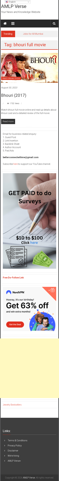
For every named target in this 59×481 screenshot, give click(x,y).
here (15, 164)
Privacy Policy (15, 445)
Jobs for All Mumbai (33, 34)
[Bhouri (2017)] (29, 67)
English (12, 2)
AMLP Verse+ (14, 461)
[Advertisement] (29, 368)
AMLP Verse (13, 6)
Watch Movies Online (11, 78)
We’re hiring (13, 455)
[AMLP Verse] (5, 23)
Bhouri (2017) (13, 95)
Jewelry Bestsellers (12, 404)
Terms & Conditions (17, 440)
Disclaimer (13, 450)
